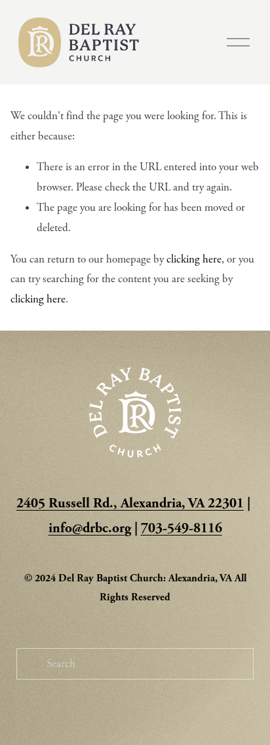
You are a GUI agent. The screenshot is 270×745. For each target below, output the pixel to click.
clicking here (194, 259)
